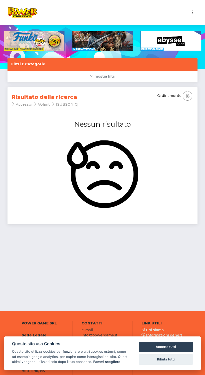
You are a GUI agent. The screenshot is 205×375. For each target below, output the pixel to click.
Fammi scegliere (106, 362)
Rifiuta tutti (165, 359)
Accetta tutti (166, 347)
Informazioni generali (164, 335)
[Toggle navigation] (192, 12)
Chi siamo (154, 330)
